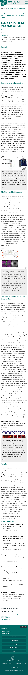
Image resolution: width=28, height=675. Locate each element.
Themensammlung (14, 647)
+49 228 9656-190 (6, 617)
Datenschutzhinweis (20, 663)
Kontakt (14, 636)
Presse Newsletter (14, 640)
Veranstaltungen (14, 644)
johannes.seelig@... (6, 619)
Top (25, 627)
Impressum (11, 663)
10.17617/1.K (4, 47)
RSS (14, 651)
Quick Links (5, 628)
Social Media (5, 631)
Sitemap (4, 663)
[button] (26, 168)
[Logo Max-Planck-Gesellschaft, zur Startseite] (12, 3)
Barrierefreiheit (14, 667)
